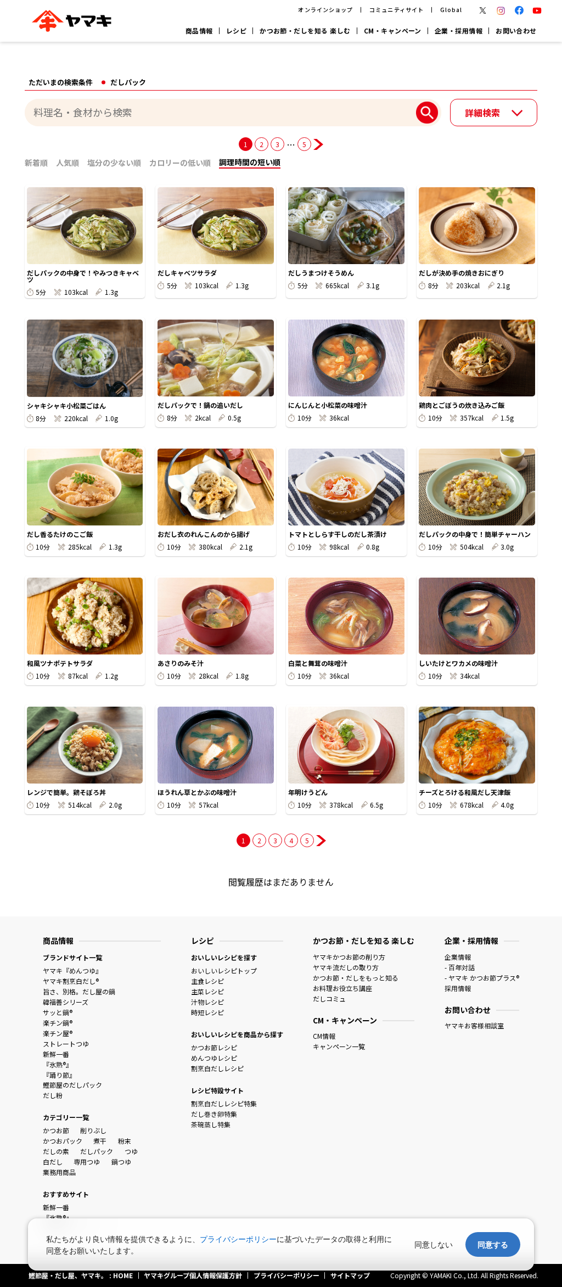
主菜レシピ (207, 991)
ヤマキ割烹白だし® (71, 981)
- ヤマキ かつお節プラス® (482, 977)
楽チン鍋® (57, 1022)
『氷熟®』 (57, 1064)
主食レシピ (207, 981)
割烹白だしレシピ (217, 1068)
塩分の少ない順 (114, 162)
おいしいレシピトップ (224, 970)
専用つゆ (87, 1161)
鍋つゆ (121, 1161)
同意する (492, 1244)
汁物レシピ (207, 1001)
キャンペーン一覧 (339, 1046)
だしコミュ (329, 998)
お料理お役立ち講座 (342, 988)
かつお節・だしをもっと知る (355, 977)
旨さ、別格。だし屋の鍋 (79, 991)
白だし (53, 1161)
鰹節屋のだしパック (72, 1084)
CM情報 (324, 1035)
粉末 (124, 1140)
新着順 (36, 162)
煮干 (99, 1140)
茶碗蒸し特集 (211, 1124)
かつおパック (62, 1140)
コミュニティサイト (396, 9)
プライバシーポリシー (238, 1239)
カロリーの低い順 (180, 162)
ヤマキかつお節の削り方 (349, 956)
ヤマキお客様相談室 (474, 1025)
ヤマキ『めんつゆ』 (72, 970)
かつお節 (56, 1130)
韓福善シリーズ (65, 1001)
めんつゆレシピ (214, 1057)
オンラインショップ (325, 9)
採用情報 (458, 988)
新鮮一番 (56, 1054)
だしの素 (56, 1151)
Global (451, 9)
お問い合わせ (516, 30)
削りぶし (93, 1130)
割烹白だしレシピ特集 (224, 1103)
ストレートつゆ (66, 1043)
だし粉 (53, 1095)
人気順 (67, 162)
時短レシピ (207, 1012)
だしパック (96, 1151)
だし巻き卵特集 (214, 1113)
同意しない (433, 1244)
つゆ (131, 1151)
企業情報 (458, 956)
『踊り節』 (59, 1074)
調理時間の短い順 (249, 161)
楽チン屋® (57, 1033)
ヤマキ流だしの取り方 (346, 967)
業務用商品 (59, 1172)
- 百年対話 (460, 967)
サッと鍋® (57, 1012)
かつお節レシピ (214, 1047)
